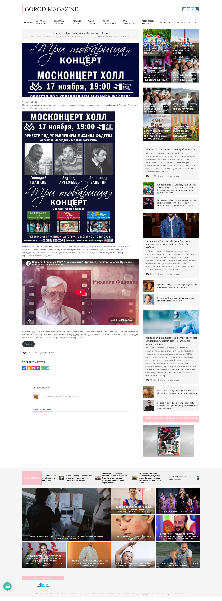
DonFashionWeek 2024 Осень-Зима (178, 512)
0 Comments (125, 36)
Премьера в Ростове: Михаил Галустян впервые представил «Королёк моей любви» (167, 244)
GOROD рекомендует (43, 36)
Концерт (80, 36)
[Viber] (38, 368)
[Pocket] (33, 368)
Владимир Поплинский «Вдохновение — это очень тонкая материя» (177, 299)
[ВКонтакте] (24, 368)
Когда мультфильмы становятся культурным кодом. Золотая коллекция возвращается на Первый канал (185, 132)
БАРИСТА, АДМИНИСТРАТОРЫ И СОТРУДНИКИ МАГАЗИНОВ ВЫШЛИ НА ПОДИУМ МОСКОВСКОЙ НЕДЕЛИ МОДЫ (67, 537)
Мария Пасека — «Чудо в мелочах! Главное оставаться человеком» (133, 564)
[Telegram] (47, 368)
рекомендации (105, 36)
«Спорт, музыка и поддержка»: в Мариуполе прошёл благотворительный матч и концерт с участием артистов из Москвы (184, 45)
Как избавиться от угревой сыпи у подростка (133, 537)
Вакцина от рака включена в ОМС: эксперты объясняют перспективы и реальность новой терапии (171, 340)
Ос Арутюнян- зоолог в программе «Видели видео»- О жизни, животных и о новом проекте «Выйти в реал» (178, 536)
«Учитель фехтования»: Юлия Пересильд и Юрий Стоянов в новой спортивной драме (185, 76)
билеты (28, 344)
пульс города (91, 36)
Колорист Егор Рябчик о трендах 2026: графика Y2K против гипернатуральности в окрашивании (177, 405)
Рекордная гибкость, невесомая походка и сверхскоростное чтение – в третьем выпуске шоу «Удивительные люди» (156, 74)
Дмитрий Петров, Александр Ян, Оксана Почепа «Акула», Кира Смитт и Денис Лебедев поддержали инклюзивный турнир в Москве (156, 45)
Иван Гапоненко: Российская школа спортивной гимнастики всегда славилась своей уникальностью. (133, 509)
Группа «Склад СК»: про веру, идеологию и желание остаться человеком (177, 285)
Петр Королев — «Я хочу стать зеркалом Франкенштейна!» (177, 564)
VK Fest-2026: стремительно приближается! (170, 149)
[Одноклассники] (29, 368)
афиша (73, 36)
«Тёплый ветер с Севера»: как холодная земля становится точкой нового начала (185, 108)
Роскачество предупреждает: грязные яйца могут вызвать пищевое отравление (177, 391)
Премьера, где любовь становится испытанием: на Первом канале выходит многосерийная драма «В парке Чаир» (156, 132)
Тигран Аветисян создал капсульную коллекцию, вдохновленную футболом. (89, 563)
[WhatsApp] (43, 368)
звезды (55, 36)
